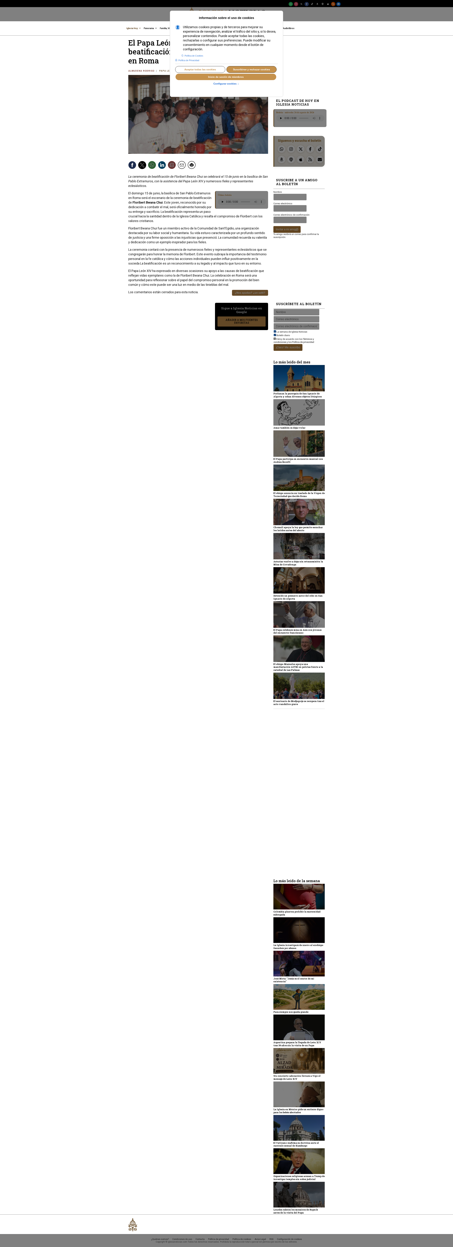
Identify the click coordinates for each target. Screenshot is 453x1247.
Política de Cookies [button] (194, 56)
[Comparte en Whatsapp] (152, 165)
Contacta (200, 1239)
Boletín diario (283, 335)
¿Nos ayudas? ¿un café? (250, 292)
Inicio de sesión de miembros (226, 76)
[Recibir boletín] (172, 165)
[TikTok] (312, 4)
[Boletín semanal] (338, 4)
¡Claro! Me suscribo (288, 347)
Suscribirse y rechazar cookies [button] (251, 69)
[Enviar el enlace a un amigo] (182, 165)
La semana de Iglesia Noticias (292, 331)
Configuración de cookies (289, 1239)
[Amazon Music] (317, 4)
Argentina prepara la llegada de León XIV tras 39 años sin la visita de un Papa (297, 1044)
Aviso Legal (260, 1239)
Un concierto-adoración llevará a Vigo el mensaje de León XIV (296, 1077)
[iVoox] (322, 4)
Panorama (149, 28)
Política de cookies (242, 1239)
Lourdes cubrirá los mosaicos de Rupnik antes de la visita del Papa (295, 1211)
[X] (301, 4)
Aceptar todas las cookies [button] (200, 69)
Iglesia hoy (132, 28)
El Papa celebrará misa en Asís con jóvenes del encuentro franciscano (297, 631)
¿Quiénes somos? (160, 1239)
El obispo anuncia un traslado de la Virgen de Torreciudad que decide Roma (299, 495)
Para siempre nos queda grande (290, 1011)
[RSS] (333, 4)
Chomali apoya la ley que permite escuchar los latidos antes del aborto (298, 529)
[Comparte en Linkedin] (162, 165)
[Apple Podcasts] (328, 4)
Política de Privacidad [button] (188, 60)
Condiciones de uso (182, 1239)
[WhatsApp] (291, 4)
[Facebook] (307, 4)
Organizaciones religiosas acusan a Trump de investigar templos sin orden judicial (299, 1178)
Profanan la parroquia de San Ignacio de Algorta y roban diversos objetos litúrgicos (297, 395)
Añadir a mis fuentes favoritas (241, 321)
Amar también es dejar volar (289, 427)
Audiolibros (288, 28)
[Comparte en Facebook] (132, 165)
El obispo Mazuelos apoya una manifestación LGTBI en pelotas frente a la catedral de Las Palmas (298, 667)
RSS (271, 1239)
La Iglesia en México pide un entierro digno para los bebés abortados (298, 1111)
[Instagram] (296, 4)
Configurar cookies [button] (226, 83)
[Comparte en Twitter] (142, 165)
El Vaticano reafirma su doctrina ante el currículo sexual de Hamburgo (296, 1144)
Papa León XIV (169, 71)
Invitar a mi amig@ (287, 229)
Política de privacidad (303, 342)
